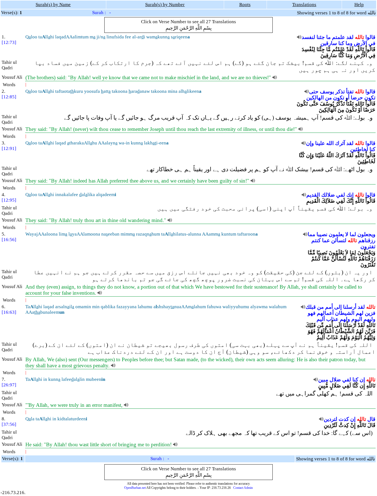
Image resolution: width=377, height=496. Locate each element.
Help (359, 4)
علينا (320, 143)
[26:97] (9, 384)
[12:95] (9, 200)
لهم (359, 313)
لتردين (330, 419)
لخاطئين (359, 149)
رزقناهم (366, 240)
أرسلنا (349, 307)
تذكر (340, 91)
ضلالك (328, 195)
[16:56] (9, 239)
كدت (344, 419)
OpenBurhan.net (135, 488)
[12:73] (9, 42)
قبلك (311, 307)
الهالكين (315, 98)
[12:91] (9, 148)
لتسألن (338, 240)
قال (371, 419)
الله (330, 143)
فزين (370, 313)
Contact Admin (243, 488)
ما (328, 37)
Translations (304, 4)
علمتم (338, 37)
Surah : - (101, 12)
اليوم (356, 319)
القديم (313, 195)
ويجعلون (366, 234)
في (371, 43)
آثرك (340, 143)
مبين (323, 379)
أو (347, 98)
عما (326, 240)
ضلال (335, 379)
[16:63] (9, 312)
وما (349, 43)
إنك (350, 195)
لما (353, 234)
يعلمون (336, 234)
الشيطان (344, 313)
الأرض (360, 43)
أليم (321, 319)
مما (311, 234)
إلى (338, 307)
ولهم (345, 319)
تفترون (367, 246)
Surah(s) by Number (165, 4)
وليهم (369, 319)
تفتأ (350, 91)
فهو (311, 313)
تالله (359, 37)
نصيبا (322, 234)
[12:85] (9, 96)
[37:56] (9, 424)
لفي (340, 195)
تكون (369, 98)
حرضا (357, 98)
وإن (310, 143)
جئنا (321, 37)
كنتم (316, 240)
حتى (313, 91)
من (328, 98)
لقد (350, 37)
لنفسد (308, 37)
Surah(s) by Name (53, 4)
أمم (329, 307)
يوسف (327, 91)
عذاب (332, 319)
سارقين (328, 43)
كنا (341, 43)
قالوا (370, 37)
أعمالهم (325, 313)
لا (346, 234)
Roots (245, 4)
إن (362, 379)
